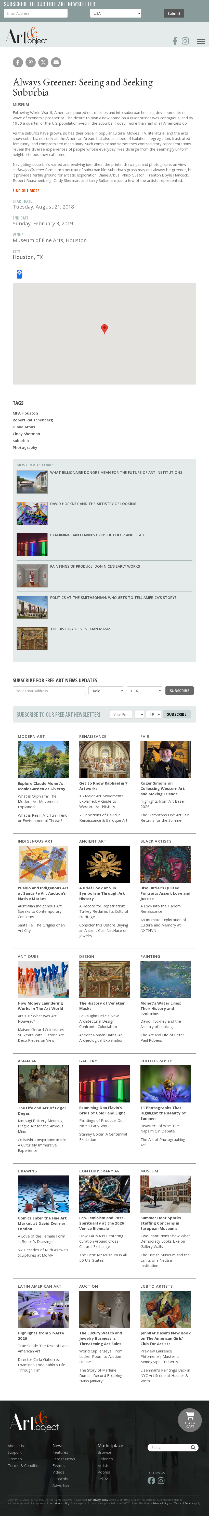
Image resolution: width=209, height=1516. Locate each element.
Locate (19, 274)
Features (60, 1452)
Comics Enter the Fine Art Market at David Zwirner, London (42, 1223)
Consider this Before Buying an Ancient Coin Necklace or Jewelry (103, 930)
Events (59, 1465)
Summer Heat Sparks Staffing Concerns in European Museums (160, 1223)
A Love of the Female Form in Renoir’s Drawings (41, 1238)
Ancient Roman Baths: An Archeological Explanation (101, 1037)
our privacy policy (98, 1500)
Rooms (104, 1472)
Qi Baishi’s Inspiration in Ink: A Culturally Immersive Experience (42, 1145)
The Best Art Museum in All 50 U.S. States (103, 1257)
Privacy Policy (160, 1503)
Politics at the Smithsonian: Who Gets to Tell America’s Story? (113, 597)
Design (86, 956)
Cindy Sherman (26, 433)
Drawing (27, 1170)
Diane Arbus (24, 426)
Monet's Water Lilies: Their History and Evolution (160, 1008)
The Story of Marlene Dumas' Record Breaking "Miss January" (100, 1375)
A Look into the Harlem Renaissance (160, 908)
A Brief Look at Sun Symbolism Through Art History (102, 893)
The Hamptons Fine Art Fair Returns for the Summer (164, 817)
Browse (104, 1452)
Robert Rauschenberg (33, 419)
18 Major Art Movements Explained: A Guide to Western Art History (101, 801)
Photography (25, 447)
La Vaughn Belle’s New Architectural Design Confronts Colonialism (99, 1021)
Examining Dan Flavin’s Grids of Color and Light (97, 535)
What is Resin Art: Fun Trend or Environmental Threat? (43, 818)
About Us (16, 1445)
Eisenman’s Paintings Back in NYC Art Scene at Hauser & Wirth (165, 1375)
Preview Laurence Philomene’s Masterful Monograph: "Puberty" (160, 1356)
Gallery (88, 1060)
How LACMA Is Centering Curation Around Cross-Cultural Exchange (101, 1241)
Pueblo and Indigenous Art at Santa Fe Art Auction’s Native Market (43, 893)
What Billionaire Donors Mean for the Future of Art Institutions (116, 472)
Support (15, 1452)
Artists (103, 1465)
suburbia (21, 440)
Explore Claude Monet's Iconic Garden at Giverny (41, 786)
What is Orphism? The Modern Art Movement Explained (38, 801)
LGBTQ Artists (156, 1286)
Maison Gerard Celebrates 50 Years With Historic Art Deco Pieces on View (41, 1035)
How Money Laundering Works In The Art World (40, 1005)
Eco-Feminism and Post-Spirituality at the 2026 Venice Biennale (102, 1223)
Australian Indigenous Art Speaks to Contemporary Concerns (40, 911)
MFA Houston (25, 413)
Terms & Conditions (25, 1465)
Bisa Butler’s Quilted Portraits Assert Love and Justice (165, 893)
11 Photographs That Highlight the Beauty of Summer (163, 1113)
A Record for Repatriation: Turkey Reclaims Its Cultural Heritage (103, 911)
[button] (18, 62)
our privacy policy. (60, 1503)
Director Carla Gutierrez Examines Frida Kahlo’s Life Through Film (41, 1365)
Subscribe (179, 690)
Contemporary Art (101, 1170)
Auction (88, 1286)
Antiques (28, 956)
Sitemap (15, 1458)
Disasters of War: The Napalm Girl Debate (159, 1128)
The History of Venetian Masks (80, 628)
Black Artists (156, 841)
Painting (150, 956)
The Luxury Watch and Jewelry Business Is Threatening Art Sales (100, 1338)
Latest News (64, 1458)
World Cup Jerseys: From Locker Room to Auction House (101, 1356)
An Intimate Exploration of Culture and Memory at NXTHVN (163, 925)
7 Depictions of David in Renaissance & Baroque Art (103, 817)
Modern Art (31, 736)
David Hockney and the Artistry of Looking (93, 503)
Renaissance (93, 736)
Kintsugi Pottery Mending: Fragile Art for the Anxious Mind (40, 1126)
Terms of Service (183, 1503)
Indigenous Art (35, 841)
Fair (144, 736)
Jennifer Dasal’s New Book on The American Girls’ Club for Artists (165, 1338)
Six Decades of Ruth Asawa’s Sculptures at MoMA (43, 1252)
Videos (58, 1472)
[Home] (25, 36)
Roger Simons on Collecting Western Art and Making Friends (162, 788)
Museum (149, 1170)
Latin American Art (40, 1286)
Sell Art (104, 1478)
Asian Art (29, 1060)
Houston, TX (28, 257)
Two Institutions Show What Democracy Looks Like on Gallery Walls (165, 1241)
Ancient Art (93, 841)
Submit (173, 13)
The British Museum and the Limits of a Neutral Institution (165, 1260)
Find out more (26, 191)
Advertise (61, 1485)
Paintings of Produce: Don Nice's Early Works (95, 566)
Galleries (105, 1458)
